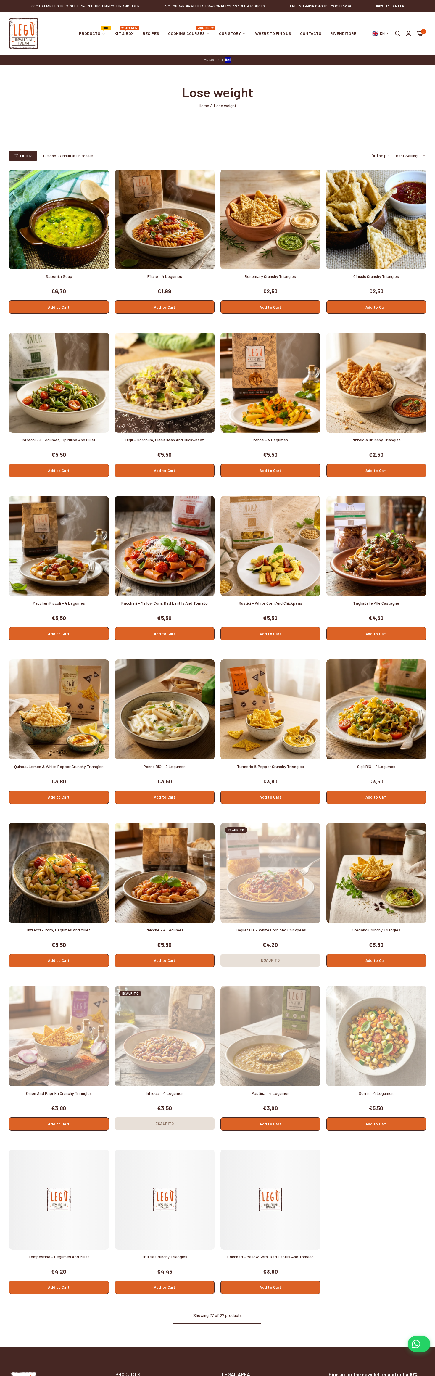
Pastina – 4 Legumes (270, 1093)
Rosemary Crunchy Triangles (270, 276)
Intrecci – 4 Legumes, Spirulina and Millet (59, 439)
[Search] (397, 33)
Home (204, 105)
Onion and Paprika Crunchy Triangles (59, 1093)
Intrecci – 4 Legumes (164, 1093)
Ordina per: (381, 155)
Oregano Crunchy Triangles (376, 929)
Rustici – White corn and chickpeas (270, 603)
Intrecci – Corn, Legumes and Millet (58, 929)
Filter (26, 156)
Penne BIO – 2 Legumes (165, 766)
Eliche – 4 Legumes (164, 276)
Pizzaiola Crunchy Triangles (376, 439)
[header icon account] (408, 33)
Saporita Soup (59, 276)
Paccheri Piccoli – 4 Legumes (59, 603)
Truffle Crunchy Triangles (164, 1256)
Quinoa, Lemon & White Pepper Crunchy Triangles (59, 766)
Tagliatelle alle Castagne (376, 603)
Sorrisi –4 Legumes (376, 1093)
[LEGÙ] (23, 33)
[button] (102, 180)
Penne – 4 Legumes (270, 439)
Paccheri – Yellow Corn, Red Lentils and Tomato (164, 603)
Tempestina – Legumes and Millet (58, 1256)
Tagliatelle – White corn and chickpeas (270, 929)
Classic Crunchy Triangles (376, 276)
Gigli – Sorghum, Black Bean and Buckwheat (164, 439)
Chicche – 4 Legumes (164, 929)
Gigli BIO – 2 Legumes (376, 766)
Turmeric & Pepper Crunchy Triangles (270, 766)
